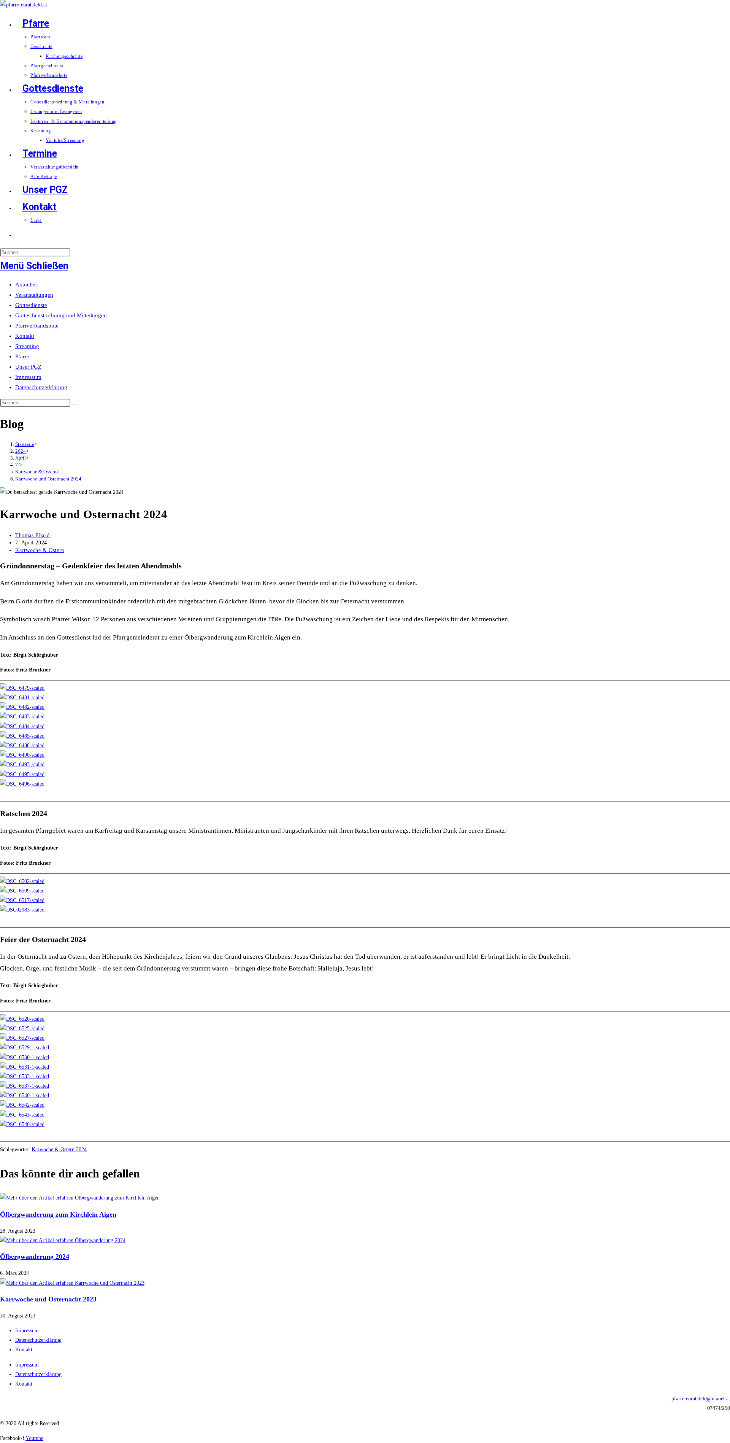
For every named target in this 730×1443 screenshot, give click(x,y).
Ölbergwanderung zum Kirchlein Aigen (58, 1214)
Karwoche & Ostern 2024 (59, 1149)
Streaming (27, 346)
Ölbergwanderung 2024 (34, 1256)
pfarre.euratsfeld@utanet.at (700, 1399)
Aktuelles (26, 285)
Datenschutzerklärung (41, 387)
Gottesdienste (31, 305)
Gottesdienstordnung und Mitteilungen (61, 315)
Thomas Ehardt (33, 535)
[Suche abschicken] (74, 404)
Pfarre (22, 356)
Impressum (28, 377)
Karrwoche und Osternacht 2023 (48, 1299)
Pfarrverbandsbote (37, 326)
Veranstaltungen (34, 295)
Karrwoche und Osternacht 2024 (48, 479)
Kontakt (24, 336)
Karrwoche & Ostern (39, 550)
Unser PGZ (28, 367)
